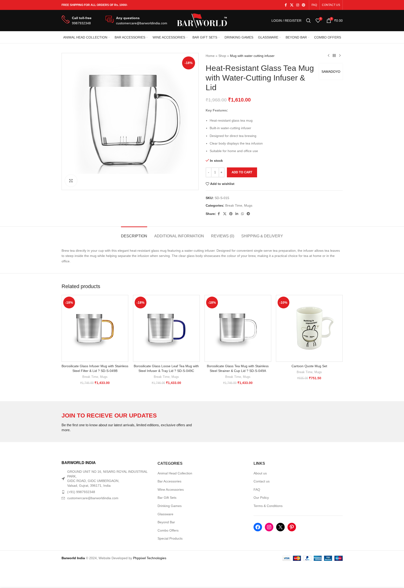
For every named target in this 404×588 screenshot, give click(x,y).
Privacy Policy (229, 321)
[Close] (294, 239)
